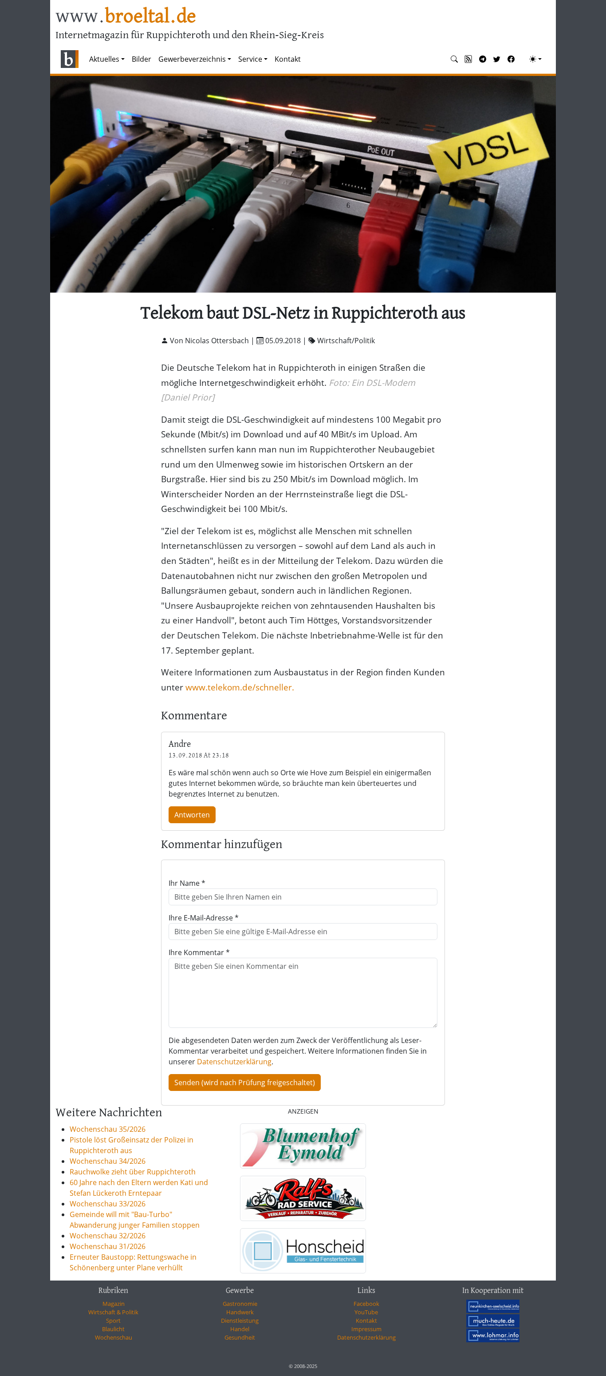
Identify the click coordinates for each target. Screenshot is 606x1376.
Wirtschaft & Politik (113, 1312)
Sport (113, 1320)
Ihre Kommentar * (199, 952)
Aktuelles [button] (104, 59)
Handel (239, 1329)
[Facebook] (511, 59)
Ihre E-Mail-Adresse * (204, 918)
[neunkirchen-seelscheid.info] (492, 1306)
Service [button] (250, 59)
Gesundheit (239, 1337)
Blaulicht (113, 1329)
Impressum (366, 1329)
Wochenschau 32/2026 (108, 1236)
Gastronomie (240, 1304)
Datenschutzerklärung (234, 1062)
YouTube (366, 1312)
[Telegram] (483, 59)
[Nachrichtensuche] (454, 59)
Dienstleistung (240, 1320)
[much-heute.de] (492, 1320)
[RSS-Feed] (468, 59)
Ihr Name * (187, 883)
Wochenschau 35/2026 (108, 1129)
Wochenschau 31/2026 (108, 1246)
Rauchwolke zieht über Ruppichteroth (133, 1172)
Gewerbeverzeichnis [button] (192, 59)
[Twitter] (497, 59)
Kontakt (288, 59)
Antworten (192, 815)
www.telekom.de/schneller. (239, 687)
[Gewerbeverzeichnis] (303, 1146)
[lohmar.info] (492, 1335)
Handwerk (240, 1312)
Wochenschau (113, 1337)
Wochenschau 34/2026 (108, 1161)
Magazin (113, 1304)
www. (125, 17)
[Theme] (535, 59)
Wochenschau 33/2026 (108, 1204)
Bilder (141, 59)
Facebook (366, 1304)
